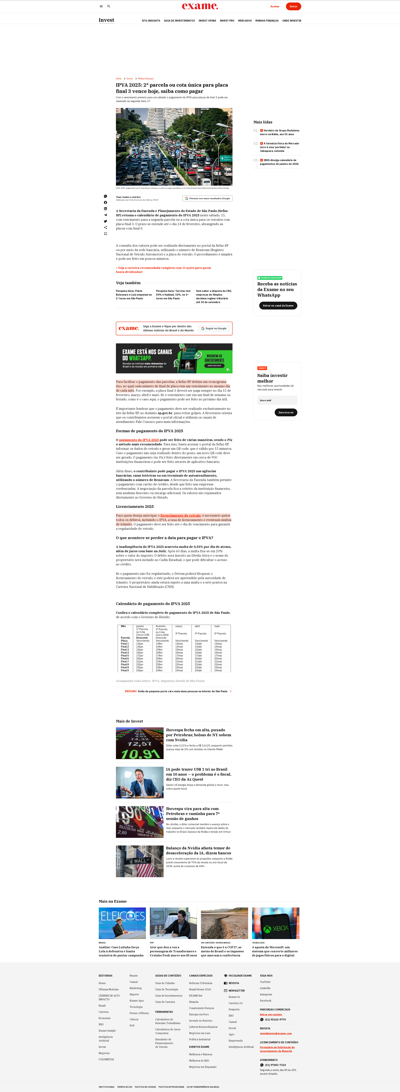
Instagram (266, 994)
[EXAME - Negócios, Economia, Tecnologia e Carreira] (200, 6)
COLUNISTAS (106, 1059)
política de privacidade (171, 1087)
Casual (134, 981)
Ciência (134, 1019)
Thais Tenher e (124, 197)
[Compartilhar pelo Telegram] (105, 215)
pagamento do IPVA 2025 (139, 440)
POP (132, 1025)
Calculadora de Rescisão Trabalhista (167, 1021)
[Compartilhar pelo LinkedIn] (105, 209)
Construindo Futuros (201, 1008)
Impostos (167, 681)
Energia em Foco (199, 1014)
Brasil (102, 1005)
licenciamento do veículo (180, 515)
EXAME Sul (195, 995)
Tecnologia (136, 1006)
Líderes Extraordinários (203, 1026)
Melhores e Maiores (200, 1054)
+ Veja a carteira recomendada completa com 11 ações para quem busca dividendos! (163, 270)
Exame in (234, 996)
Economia (104, 1018)
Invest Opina (207, 20)
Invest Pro (227, 20)
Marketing (136, 988)
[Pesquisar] (108, 6)
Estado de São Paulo (190, 681)
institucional (107, 1087)
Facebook (265, 1000)
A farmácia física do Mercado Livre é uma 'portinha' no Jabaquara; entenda (279, 147)
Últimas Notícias (108, 989)
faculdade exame (240, 975)
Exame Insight (107, 1030)
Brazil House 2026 (200, 989)
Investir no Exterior (200, 1020)
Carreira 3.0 (236, 1003)
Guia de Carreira (165, 1001)
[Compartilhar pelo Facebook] (105, 202)
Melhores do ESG (199, 1060)
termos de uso (124, 1087)
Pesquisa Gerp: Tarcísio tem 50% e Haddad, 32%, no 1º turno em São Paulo (173, 294)
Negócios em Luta (199, 1033)
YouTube (265, 981)
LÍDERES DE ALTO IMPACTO (109, 997)
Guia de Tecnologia (166, 989)
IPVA (155, 681)
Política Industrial (199, 1039)
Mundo (134, 975)
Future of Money (139, 1013)
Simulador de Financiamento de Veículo (164, 1043)
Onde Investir (291, 20)
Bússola (193, 1001)
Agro (231, 1034)
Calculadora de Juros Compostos (167, 1031)
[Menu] (101, 6)
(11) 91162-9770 (275, 1019)
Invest (106, 20)
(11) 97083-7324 (275, 1065)
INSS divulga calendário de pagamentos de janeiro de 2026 (279, 162)
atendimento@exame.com (276, 1033)
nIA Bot (136, 197)
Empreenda (236, 1040)
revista (234, 983)
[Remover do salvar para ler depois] (105, 234)
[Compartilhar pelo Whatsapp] (105, 196)
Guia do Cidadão (165, 983)
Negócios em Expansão (203, 1066)
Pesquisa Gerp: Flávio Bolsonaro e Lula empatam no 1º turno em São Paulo (134, 294)
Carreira (104, 1011)
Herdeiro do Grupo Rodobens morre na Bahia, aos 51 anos (279, 132)
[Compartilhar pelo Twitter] (105, 221)
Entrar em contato (271, 1014)
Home (119, 78)
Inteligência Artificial (106, 1038)
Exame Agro (137, 1000)
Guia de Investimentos (179, 20)
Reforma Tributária (200, 983)
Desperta (234, 1009)
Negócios (104, 1053)
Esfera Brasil (223, 943)
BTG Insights (151, 20)
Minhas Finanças (267, 20)
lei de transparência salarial (203, 1087)
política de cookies (145, 1087)
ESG (101, 1024)
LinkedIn (265, 988)
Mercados (245, 20)
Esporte (134, 994)
